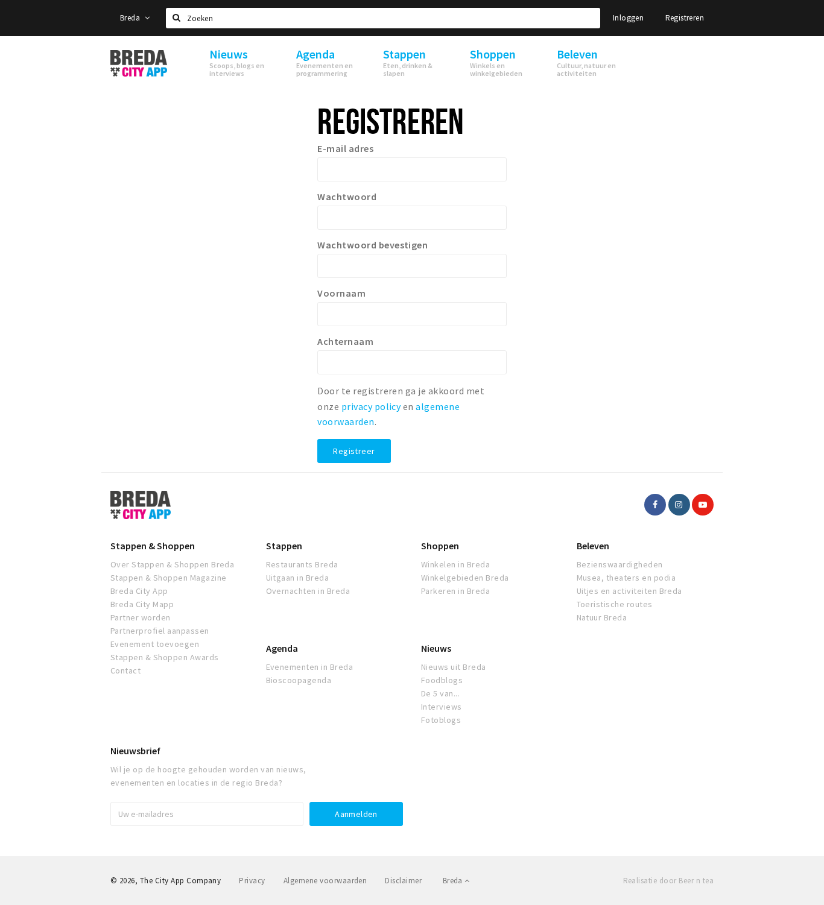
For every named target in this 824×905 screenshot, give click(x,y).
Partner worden (140, 617)
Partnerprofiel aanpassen (159, 630)
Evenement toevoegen (154, 644)
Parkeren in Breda (455, 590)
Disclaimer (403, 880)
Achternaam (345, 341)
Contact (125, 670)
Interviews (441, 706)
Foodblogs (442, 680)
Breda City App (139, 590)
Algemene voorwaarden (325, 880)
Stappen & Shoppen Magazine (168, 577)
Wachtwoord (346, 197)
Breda (131, 18)
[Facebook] (655, 505)
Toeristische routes (615, 604)
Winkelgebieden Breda (465, 577)
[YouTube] (703, 505)
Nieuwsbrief (135, 751)
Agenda (282, 648)
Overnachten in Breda (308, 590)
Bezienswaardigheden (620, 564)
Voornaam (341, 293)
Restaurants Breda (302, 564)
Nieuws (436, 648)
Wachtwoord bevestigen (372, 245)
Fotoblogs (441, 719)
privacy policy (371, 406)
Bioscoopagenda (299, 680)
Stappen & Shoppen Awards (164, 657)
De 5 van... (440, 693)
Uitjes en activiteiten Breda (629, 590)
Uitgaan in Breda (297, 577)
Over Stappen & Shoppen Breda (172, 564)
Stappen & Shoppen (152, 546)
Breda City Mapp (142, 604)
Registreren (684, 18)
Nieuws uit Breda (453, 666)
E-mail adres (345, 148)
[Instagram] (679, 505)
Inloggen (628, 18)
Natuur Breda (602, 617)
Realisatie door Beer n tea (668, 880)
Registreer (354, 451)
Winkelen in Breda (455, 564)
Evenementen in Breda (309, 666)
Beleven (593, 546)
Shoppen (440, 546)
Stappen (284, 546)
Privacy (252, 880)
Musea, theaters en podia (626, 577)
